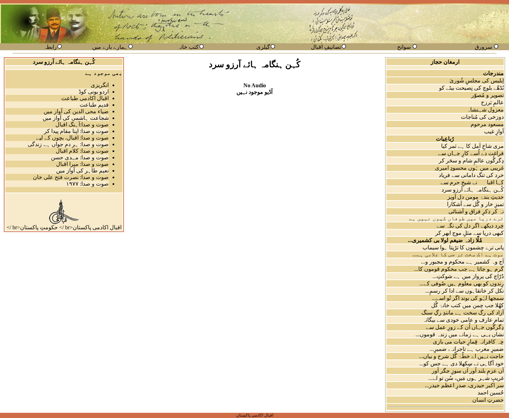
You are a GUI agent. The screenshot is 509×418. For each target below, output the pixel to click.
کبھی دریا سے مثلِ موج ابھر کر (469, 233)
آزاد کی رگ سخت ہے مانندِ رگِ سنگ (462, 312)
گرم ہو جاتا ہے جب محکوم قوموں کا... (459, 269)
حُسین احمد (490, 392)
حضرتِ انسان (488, 400)
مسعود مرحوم (487, 124)
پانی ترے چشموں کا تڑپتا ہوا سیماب (463, 247)
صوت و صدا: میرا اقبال (82, 164)
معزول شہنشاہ (485, 110)
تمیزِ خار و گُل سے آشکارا (475, 204)
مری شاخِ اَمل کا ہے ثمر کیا (472, 146)
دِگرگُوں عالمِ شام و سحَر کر (471, 160)
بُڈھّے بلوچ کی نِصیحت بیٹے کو (471, 88)
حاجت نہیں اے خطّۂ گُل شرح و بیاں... (461, 356)
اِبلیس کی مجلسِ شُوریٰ (476, 80)
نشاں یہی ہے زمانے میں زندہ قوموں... (460, 334)
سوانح (404, 47)
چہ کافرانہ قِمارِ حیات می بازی (468, 342)
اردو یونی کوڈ (94, 92)
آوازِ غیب (494, 131)
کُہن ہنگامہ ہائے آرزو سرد (472, 190)
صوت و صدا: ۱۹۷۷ (87, 184)
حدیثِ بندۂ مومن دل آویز (475, 197)
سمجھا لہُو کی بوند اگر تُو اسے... (468, 298)
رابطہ (50, 47)
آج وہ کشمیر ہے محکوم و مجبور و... (462, 262)
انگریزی (100, 85)
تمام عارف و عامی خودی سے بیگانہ (463, 320)
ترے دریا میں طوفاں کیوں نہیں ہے (456, 218)
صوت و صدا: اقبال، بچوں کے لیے (72, 138)
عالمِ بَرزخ (492, 102)
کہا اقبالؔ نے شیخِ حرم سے (472, 182)
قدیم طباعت (94, 105)
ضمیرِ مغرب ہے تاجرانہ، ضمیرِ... (467, 349)
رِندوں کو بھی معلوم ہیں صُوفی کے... (461, 283)
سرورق (483, 47)
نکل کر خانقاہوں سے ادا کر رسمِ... (464, 291)
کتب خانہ (188, 47)
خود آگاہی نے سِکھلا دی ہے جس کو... (461, 363)
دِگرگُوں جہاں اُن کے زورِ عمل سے (465, 327)
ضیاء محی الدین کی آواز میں (76, 111)
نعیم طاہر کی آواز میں (82, 171)
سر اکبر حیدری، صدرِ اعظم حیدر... (464, 385)
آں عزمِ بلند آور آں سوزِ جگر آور (468, 371)
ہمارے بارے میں (110, 47)
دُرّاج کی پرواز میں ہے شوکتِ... (468, 276)
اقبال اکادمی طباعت (85, 98)
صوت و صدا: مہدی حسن (80, 157)
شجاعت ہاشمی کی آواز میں (76, 118)
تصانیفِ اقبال (326, 47)
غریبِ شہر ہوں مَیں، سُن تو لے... (466, 378)
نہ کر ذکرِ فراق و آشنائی (476, 211)
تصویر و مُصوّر (487, 95)
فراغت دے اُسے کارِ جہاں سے (471, 153)
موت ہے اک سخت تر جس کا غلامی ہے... (458, 254)
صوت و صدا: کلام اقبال (82, 151)
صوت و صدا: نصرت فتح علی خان (71, 177)
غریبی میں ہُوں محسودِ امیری (469, 168)
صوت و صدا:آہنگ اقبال (82, 124)
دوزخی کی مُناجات (482, 117)
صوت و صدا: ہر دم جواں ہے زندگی (68, 144)
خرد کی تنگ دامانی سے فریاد (471, 175)
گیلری (263, 47)
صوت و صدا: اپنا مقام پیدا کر (76, 131)
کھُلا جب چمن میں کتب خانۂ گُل (467, 305)
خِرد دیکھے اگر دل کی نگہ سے (470, 226)
